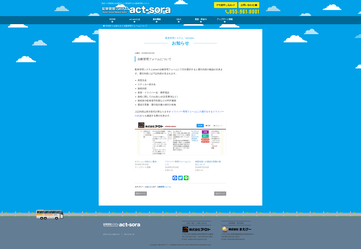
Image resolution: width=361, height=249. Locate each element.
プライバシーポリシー (111, 234)
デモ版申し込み (224, 5)
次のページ (220, 193)
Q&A (179, 19)
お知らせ (117, 26)
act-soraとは (134, 19)
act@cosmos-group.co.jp (197, 239)
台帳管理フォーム (164, 187)
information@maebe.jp (236, 239)
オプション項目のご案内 (146, 161)
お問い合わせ (248, 5)
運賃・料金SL (201, 19)
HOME (112, 19)
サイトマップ (129, 234)
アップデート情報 (225, 19)
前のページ (140, 193)
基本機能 (157, 19)
